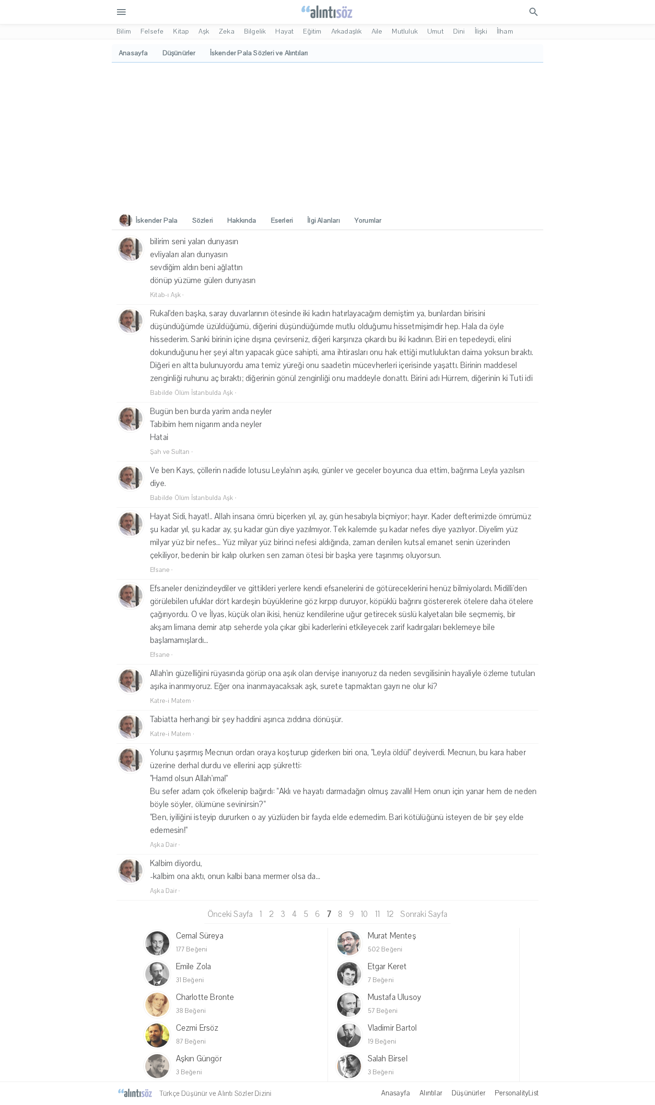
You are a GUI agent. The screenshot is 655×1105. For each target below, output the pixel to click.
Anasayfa (395, 1093)
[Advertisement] (327, 135)
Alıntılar (431, 1093)
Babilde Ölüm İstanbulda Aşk (191, 393)
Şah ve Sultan (170, 452)
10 (364, 914)
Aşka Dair (163, 845)
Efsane (160, 570)
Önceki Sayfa (230, 914)
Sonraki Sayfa (423, 914)
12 (390, 914)
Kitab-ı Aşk (165, 295)
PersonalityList (516, 1093)
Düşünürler (468, 1093)
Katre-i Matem (170, 701)
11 (377, 914)
